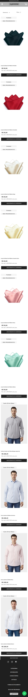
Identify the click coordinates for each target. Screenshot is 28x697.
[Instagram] (12, 661)
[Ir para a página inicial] (14, 694)
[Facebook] (8, 661)
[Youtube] (16, 661)
